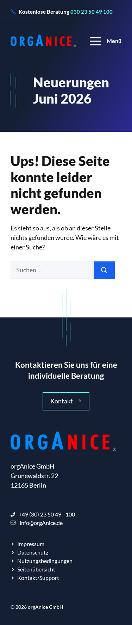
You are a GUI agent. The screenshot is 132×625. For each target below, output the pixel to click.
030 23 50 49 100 (91, 11)
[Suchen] (104, 270)
